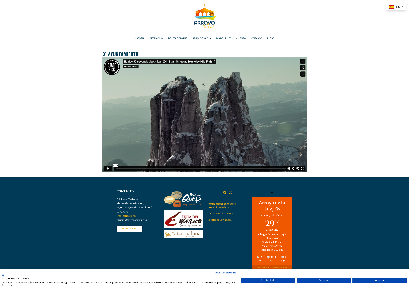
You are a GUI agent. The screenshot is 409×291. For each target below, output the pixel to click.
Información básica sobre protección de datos (222, 205)
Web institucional (126, 215)
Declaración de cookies (220, 213)
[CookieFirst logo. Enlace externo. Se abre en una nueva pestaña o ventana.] (3, 275)
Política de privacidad (225, 273)
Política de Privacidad (220, 219)
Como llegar (129, 228)
